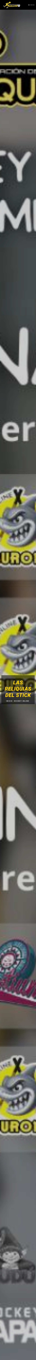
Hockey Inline (21, 701)
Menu (32, 5)
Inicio (9, 701)
